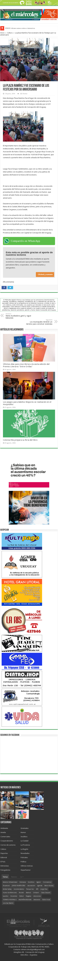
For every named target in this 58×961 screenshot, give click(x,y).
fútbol (21, 896)
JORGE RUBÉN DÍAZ (18, 886)
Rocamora (6, 886)
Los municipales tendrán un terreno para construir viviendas (39, 322)
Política (23, 862)
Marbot (28, 893)
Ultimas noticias (27, 866)
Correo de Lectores (8, 845)
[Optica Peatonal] (22, 697)
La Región (24, 849)
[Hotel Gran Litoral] (22, 592)
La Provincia (25, 845)
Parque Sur (30, 889)
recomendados (19, 889)
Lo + (22, 877)
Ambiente (4, 828)
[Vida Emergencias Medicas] (22, 716)
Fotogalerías (5, 870)
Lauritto (5, 896)
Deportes (4, 853)
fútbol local (46, 900)
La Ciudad (24, 841)
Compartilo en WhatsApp (25, 240)
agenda (39, 886)
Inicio (2, 33)
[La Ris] (22, 620)
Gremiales (24, 828)
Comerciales (5, 837)
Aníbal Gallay (7, 889)
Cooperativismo (7, 841)
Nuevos (14, 877)
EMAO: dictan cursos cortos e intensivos (20, 28)
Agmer (39, 882)
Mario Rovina (49, 886)
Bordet (21, 893)
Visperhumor (26, 870)
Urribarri (36, 893)
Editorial (4, 857)
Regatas (28, 896)
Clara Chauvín (45, 893)
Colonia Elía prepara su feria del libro (20, 440)
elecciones (37, 896)
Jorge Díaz (44, 889)
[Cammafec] (22, 661)
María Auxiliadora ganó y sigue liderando (18, 316)
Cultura (10, 33)
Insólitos (24, 837)
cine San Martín (8, 903)
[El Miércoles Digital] (29, 14)
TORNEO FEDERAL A (9, 900)
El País (3, 862)
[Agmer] (22, 564)
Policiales (24, 857)
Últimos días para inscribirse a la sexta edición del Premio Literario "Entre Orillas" (26, 365)
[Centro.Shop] (22, 679)
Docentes (14, 896)
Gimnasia (23, 882)
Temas (5, 877)
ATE (37, 889)
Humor (23, 832)
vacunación (31, 886)
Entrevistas (5, 866)
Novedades (25, 853)
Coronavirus (47, 882)
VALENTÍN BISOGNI (25, 900)
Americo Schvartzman (10, 882)
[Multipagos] (22, 541)
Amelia (3, 832)
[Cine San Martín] (22, 643)
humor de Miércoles (10, 893)
